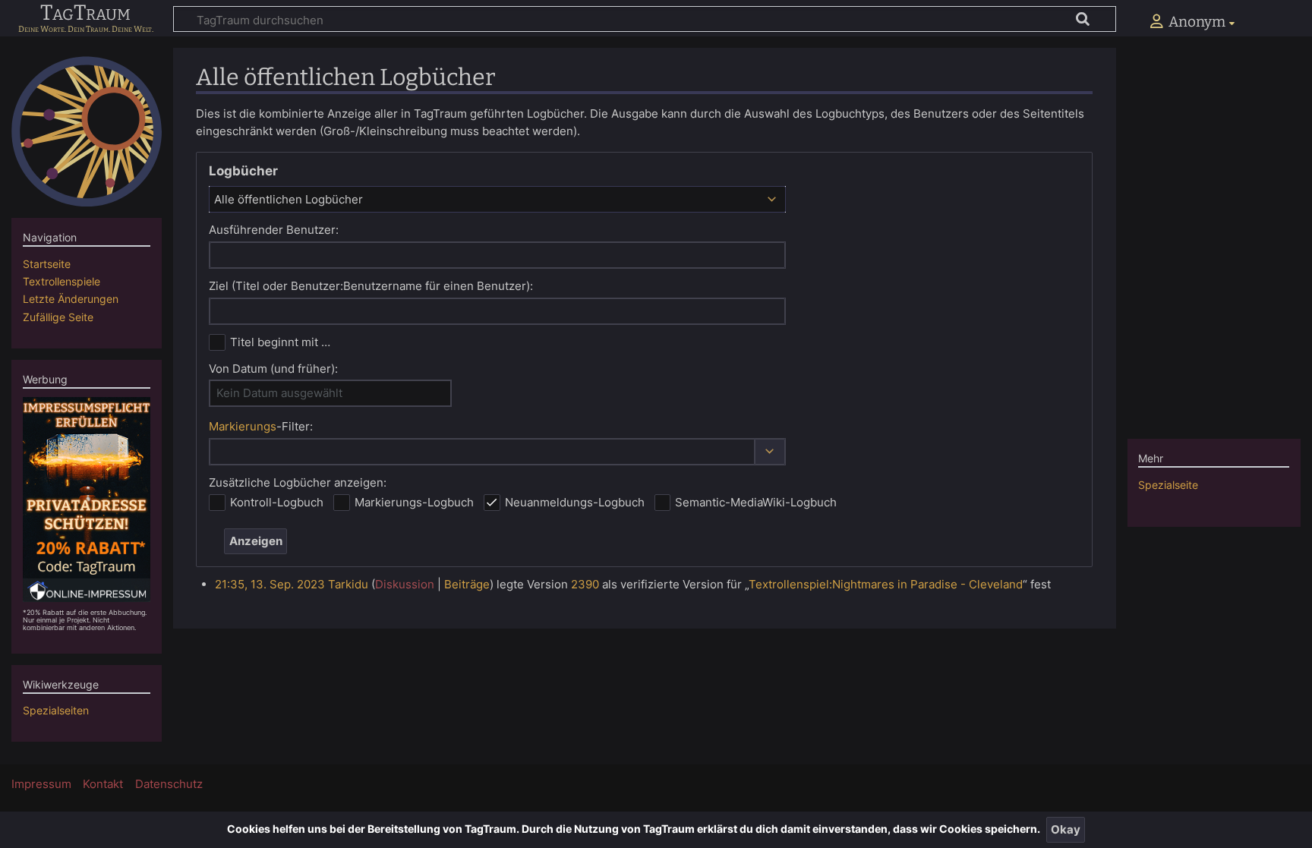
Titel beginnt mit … (280, 342)
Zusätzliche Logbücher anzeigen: (297, 482)
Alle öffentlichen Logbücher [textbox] (288, 199)
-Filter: (261, 426)
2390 (585, 584)
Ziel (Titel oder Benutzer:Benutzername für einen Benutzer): (371, 286)
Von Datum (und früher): (273, 368)
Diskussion (404, 584)
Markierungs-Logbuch (414, 502)
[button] (770, 452)
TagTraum (85, 13)
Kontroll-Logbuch (276, 502)
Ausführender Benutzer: (274, 229)
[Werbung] (87, 498)
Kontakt (103, 784)
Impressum (41, 784)
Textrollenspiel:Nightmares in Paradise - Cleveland (886, 584)
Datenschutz (169, 784)
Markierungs (242, 426)
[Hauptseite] (86, 131)
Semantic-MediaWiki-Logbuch (756, 502)
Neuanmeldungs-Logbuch (575, 502)
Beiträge (467, 584)
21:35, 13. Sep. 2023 (270, 584)
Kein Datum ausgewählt (279, 393)
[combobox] (497, 199)
